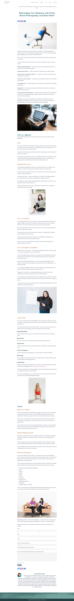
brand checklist (49, 327)
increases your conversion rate (40, 366)
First (18, 532)
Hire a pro (31, 373)
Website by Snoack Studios (42, 599)
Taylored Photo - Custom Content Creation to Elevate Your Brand (5, 2)
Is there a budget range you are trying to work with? (25, 547)
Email (18, 534)
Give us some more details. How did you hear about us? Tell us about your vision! (30, 551)
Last (38, 532)
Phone (18, 538)
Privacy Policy (36, 599)
